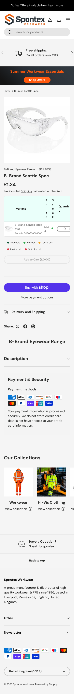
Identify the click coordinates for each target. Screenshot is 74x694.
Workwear (18, 502)
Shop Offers (37, 80)
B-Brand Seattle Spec (26, 91)
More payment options (37, 297)
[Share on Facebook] (25, 326)
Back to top (37, 560)
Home (7, 91)
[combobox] (37, 32)
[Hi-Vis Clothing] (51, 482)
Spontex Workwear (23, 684)
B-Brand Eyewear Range (19, 169)
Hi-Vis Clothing (51, 502)
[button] (59, 19)
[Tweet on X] (17, 326)
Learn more (55, 5)
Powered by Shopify (46, 684)
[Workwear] (18, 482)
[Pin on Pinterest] (33, 326)
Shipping (26, 191)
